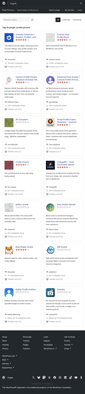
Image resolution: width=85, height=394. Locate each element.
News (4, 341)
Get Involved (69, 337)
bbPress (6, 364)
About (4, 337)
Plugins (26, 345)
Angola (10, 378)
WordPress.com (9, 356)
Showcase (27, 337)
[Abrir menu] (81, 3)
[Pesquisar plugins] (32, 20)
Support (47, 341)
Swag (67, 349)
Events (67, 341)
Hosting (5, 345)
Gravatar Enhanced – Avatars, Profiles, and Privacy (26, 35)
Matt (5, 360)
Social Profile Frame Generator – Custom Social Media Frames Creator (66, 120)
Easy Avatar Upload (66, 204)
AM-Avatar (62, 247)
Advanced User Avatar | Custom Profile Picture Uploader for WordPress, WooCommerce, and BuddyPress (68, 78)
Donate (68, 345)
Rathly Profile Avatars (26, 289)
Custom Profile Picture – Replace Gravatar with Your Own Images (27, 78)
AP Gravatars (22, 119)
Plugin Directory (8, 10)
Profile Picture (22, 162)
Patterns (26, 349)
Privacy (5, 349)
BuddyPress (8, 368)
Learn (46, 337)
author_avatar (22, 204)
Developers (48, 345)
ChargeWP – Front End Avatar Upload (65, 163)
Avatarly (61, 289)
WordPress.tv (50, 349)
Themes (26, 341)
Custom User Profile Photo (63, 35)
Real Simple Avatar (24, 247)
